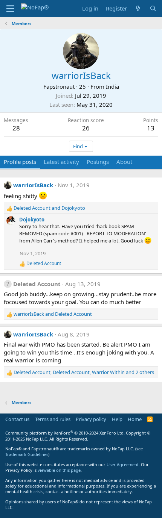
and (49, 207)
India (112, 86)
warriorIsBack (33, 185)
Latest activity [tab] (61, 161)
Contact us (17, 419)
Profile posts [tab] (20, 161)
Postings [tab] (98, 161)
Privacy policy (91, 419)
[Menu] (10, 8)
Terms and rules (52, 419)
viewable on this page (59, 470)
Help (117, 419)
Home (135, 419)
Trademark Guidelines (26, 454)
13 (150, 128)
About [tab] (124, 161)
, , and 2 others (84, 372)
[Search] (153, 8)
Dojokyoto (31, 219)
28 (16, 128)
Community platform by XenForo (65, 433)
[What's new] (138, 8)
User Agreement (123, 464)
